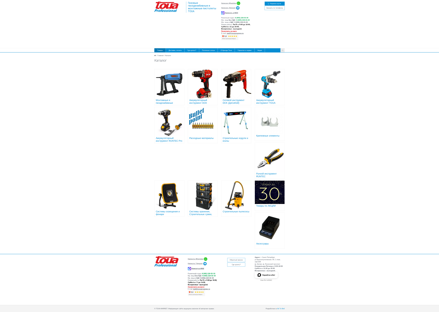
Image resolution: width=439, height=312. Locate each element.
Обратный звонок (236, 260)
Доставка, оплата (175, 50)
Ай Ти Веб (281, 308)
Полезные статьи (208, 50)
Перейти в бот (268, 275)
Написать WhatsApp (228, 3)
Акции (259, 50)
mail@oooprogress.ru (235, 33)
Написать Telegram (228, 8)
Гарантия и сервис (245, 50)
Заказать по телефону (274, 8)
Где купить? (191, 50)
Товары (160, 50)
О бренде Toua (226, 50)
